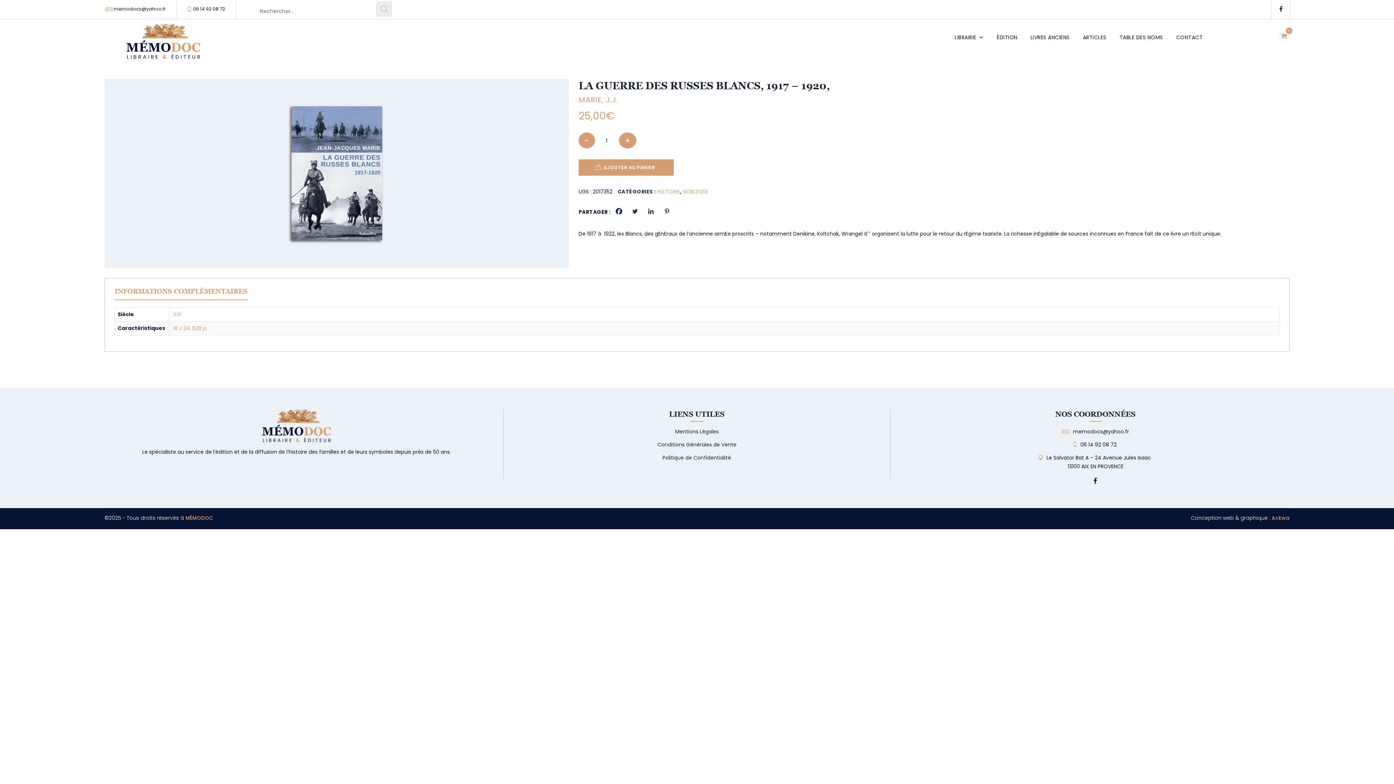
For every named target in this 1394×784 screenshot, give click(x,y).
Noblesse (695, 191)
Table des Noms (1141, 37)
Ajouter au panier (629, 167)
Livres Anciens (1050, 37)
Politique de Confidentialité (697, 457)
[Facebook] (619, 211)
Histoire (668, 191)
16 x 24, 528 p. (190, 328)
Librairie (966, 37)
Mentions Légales (697, 431)
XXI (176, 314)
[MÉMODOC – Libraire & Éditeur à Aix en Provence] (163, 45)
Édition (1007, 37)
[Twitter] (635, 211)
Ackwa (1280, 518)
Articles (1094, 37)
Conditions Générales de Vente (697, 444)
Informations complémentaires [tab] (181, 291)
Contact (1189, 37)
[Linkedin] (651, 211)
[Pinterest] (667, 211)
